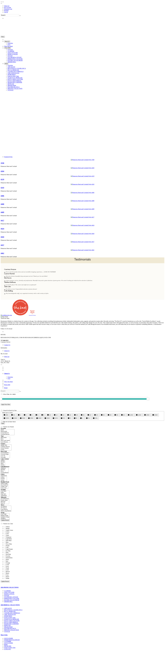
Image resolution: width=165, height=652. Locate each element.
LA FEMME (7, 641)
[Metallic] (3, 462)
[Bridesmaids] (7, 431)
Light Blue (9, 539)
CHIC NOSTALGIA (10, 614)
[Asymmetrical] (4, 485)
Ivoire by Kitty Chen (9, 617)
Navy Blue (9, 544)
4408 (2, 204)
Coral (7, 564)
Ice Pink (8, 551)
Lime (7, 533)
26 (103, 415)
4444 (2, 237)
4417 (2, 220)
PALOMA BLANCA (10, 628)
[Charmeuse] (4, 476)
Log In (6, 12)
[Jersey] (4, 480)
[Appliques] (5, 468)
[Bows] (5, 471)
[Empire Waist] (5, 500)
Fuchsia (8, 556)
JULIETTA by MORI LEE (11, 619)
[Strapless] (5, 518)
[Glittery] (3, 460)
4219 (2, 179)
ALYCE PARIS (8, 638)
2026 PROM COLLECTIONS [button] (10, 587)
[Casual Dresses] (7, 433)
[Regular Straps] (5, 515)
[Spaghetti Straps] (5, 517)
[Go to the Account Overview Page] (1, 3)
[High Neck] (5, 494)
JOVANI (6, 595)
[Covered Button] (5, 453)
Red (7, 561)
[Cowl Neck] (5, 491)
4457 (2, 245)
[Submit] (20, 15)
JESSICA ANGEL (9, 594)
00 (14, 415)
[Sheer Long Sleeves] (6, 511)
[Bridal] (7, 430)
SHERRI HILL (8, 601)
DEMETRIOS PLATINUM (12, 640)
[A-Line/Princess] (5, 499)
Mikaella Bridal (8, 627)
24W (15, 418)
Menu (2, 36)
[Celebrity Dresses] (6, 446)
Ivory (7, 566)
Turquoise (8, 537)
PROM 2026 (7, 646)
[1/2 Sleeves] (6, 506)
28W (31, 418)
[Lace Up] (5, 456)
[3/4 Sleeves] (6, 508)
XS (64, 418)
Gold (7, 569)
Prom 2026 (7, 384)
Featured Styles (8, 157)
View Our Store (8, 381)
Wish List (6, 6)
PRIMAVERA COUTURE (11, 598)
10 (50, 415)
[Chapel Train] (4, 486)
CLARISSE (7, 590)
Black (7, 573)
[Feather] (4, 479)
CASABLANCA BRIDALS (12, 613)
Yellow (8, 526)
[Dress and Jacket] (5, 440)
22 (90, 415)
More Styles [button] (4, 635)
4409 (2, 212)
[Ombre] (3, 465)
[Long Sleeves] (6, 509)
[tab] (84, 373)
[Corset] (6, 449)
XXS (56, 418)
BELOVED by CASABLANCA (13, 610)
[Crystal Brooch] (5, 472)
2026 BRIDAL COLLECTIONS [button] (10, 605)
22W (7, 418)
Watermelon (9, 557)
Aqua (7, 535)
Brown (8, 571)
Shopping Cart (8, 9)
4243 (2, 188)
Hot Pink (8, 554)
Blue (7, 542)
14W (131, 415)
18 (77, 415)
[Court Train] (4, 488)
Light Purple (9, 549)
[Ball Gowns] (5, 437)
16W (139, 415)
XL (89, 418)
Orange (8, 563)
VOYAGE (7, 631)
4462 (2, 253)
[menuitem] (84, 6)
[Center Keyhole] (6, 448)
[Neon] (3, 463)
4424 (2, 229)
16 (70, 415)
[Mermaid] (5, 501)
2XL (96, 418)
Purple (7, 545)
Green (7, 532)
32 (124, 415)
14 (63, 415)
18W (147, 415)
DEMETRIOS (8, 616)
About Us (6, 350)
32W (48, 418)
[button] (7, 41)
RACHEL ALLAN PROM (11, 600)
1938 (2, 163)
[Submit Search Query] (20, 391)
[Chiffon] (4, 477)
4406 (2, 196)
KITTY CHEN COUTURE (12, 620)
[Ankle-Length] (4, 483)
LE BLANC (7, 649)
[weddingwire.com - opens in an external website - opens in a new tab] (6, 315)
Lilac (7, 547)
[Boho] (5, 439)
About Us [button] (7, 373)
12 (56, 415)
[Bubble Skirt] (6, 445)
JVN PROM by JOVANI (11, 597)
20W (155, 415)
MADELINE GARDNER (11, 623)
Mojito (8, 528)
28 (110, 415)
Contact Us (7, 345)
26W (23, 418)
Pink (7, 552)
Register (6, 10)
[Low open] (5, 457)
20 (83, 415)
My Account (7, 7)
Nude (7, 568)
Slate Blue (9, 540)
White (7, 578)
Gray (7, 575)
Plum (7, 559)
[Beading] (5, 469)
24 (97, 415)
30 (117, 415)
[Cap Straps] (5, 514)
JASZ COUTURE (9, 592)
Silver (7, 576)
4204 (2, 171)
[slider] (148, 399)
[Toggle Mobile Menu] (1, 364)
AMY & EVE (8, 608)
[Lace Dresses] (5, 442)
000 (7, 415)
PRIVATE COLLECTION (11, 630)
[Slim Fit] (5, 503)
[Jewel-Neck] (5, 495)
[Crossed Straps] (5, 454)
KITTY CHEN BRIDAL (11, 622)
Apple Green (9, 530)
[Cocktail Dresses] (7, 434)
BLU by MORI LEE (10, 611)
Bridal (5, 388)
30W (39, 418)
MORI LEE (7, 625)
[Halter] (5, 492)
